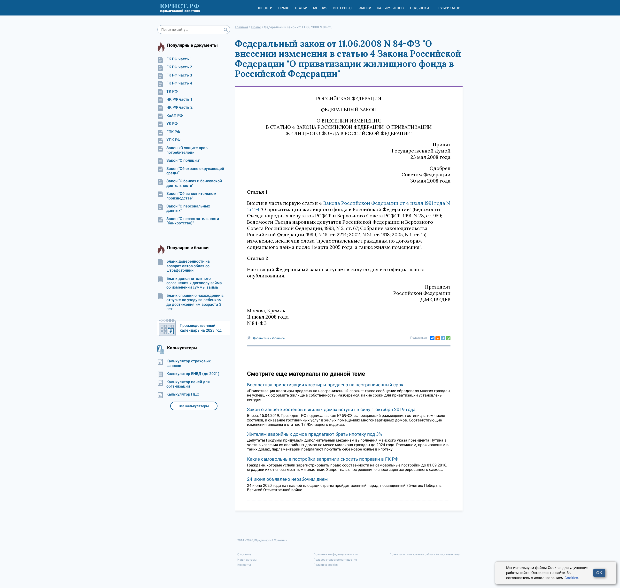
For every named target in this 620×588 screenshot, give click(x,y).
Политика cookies (325, 564)
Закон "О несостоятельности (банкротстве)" (192, 221)
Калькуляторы (390, 8)
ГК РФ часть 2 (179, 67)
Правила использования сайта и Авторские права (424, 554)
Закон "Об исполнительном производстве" (191, 195)
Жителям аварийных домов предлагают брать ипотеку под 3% (314, 434)
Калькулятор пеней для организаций (188, 384)
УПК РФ (173, 140)
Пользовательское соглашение (335, 559)
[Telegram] (443, 338)
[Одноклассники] (437, 338)
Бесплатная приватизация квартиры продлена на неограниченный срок (325, 385)
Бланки (364, 8)
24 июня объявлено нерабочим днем (287, 479)
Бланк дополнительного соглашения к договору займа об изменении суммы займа (194, 283)
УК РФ (172, 124)
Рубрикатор (449, 8)
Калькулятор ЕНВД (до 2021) (192, 374)
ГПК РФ (173, 132)
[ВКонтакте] (432, 338)
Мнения (320, 8)
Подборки (419, 8)
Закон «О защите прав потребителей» (187, 150)
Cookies (571, 578)
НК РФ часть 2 (179, 107)
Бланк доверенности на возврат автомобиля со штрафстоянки (188, 266)
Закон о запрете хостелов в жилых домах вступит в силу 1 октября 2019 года (331, 409)
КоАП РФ (174, 116)
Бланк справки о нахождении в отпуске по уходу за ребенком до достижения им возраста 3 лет (195, 302)
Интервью (342, 8)
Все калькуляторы (194, 406)
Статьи (301, 8)
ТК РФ (172, 91)
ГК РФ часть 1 (179, 59)
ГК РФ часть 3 (179, 75)
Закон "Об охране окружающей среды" (195, 171)
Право (283, 8)
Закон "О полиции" (183, 160)
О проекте (244, 554)
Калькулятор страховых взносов (188, 363)
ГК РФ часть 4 (179, 83)
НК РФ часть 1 (179, 99)
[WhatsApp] (448, 338)
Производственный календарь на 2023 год (201, 328)
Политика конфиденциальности (335, 554)
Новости (264, 8)
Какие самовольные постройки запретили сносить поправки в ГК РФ (322, 459)
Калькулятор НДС (182, 394)
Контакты (244, 564)
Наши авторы (246, 559)
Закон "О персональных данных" (188, 208)
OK (599, 573)
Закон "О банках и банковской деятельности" (194, 183)
